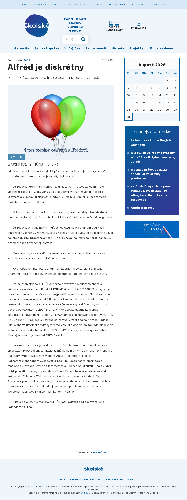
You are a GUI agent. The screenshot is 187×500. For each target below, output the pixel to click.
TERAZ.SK (40, 4)
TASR (25, 4)
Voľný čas (72, 48)
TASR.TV (57, 4)
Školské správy (47, 48)
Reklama (89, 479)
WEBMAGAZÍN (76, 4)
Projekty (136, 48)
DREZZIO (86, 493)
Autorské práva (114, 479)
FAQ (100, 479)
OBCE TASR (138, 4)
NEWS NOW (158, 4)
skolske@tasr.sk (100, 452)
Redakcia (75, 479)
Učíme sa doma (161, 48)
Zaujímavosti (95, 48)
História (118, 48)
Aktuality (21, 48)
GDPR (130, 479)
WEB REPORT (116, 4)
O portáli (61, 479)
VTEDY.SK (97, 4)
